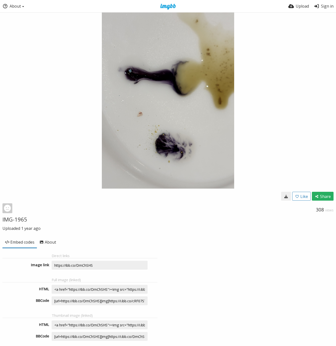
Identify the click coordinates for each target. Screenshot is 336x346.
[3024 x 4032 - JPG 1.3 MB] (286, 196)
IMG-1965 (14, 219)
